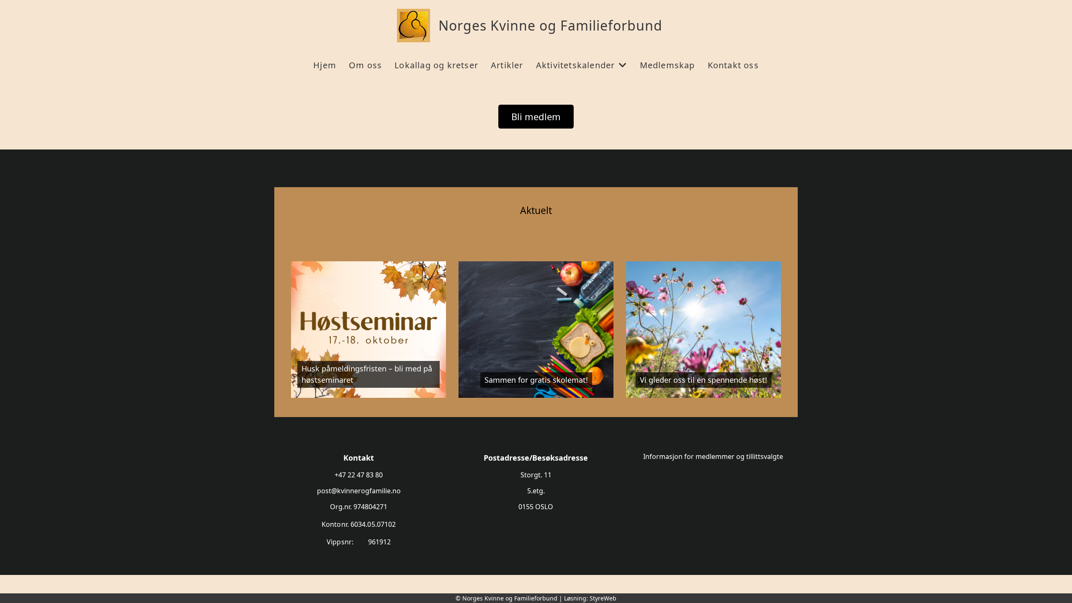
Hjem (324, 65)
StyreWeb (603, 598)
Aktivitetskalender (575, 65)
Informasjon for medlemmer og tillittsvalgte (713, 456)
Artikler (507, 65)
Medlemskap (667, 65)
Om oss (365, 65)
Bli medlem (536, 116)
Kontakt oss (733, 65)
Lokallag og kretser (436, 65)
